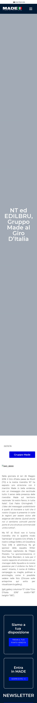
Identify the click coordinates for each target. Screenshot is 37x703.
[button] (18, 2)
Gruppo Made (22, 454)
